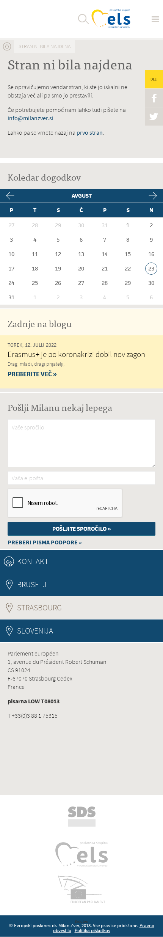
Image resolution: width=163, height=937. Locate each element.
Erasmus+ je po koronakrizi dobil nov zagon (76, 354)
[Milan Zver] (35, 19)
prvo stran (90, 133)
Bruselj (32, 584)
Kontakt (33, 561)
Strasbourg (60, 607)
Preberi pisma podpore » (45, 542)
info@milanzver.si (30, 118)
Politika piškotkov (92, 930)
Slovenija (35, 630)
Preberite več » (32, 374)
